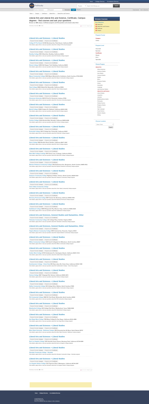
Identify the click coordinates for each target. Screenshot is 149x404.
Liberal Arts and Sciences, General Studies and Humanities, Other (56, 215)
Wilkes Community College (37, 242)
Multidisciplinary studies (103, 99)
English (99, 77)
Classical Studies (101, 75)
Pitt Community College (36, 297)
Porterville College (34, 131)
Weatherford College (35, 308)
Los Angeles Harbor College (37, 363)
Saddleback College (35, 208)
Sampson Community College (38, 175)
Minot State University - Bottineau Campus (42, 330)
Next (88, 26)
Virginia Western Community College (40, 231)
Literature (99, 97)
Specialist (98, 59)
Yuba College (33, 87)
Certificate (44, 13)
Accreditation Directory (112, 1)
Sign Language (101, 109)
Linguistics (99, 95)
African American (101, 69)
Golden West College (35, 253)
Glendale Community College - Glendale (41, 352)
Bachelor (98, 51)
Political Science (101, 103)
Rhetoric (99, 107)
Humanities (100, 85)
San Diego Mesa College (36, 319)
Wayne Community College (37, 76)
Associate (98, 48)
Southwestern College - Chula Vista (39, 264)
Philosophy (100, 101)
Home (91, 1)
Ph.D (97, 57)
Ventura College (34, 275)
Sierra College (33, 142)
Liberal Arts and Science (103, 26)
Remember (67, 10)
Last (91, 26)
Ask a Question (144, 10)
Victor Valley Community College (38, 186)
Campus (37, 13)
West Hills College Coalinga (37, 153)
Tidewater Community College (38, 220)
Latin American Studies (102, 89)
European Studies (101, 81)
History (99, 83)
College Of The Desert (36, 43)
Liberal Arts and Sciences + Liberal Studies (47, 38)
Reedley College (34, 54)
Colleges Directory (100, 1)
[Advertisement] (60, 32)
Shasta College (33, 65)
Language (99, 87)
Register (79, 9)
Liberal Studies (100, 93)
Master (97, 55)
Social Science (100, 111)
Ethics (98, 79)
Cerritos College (34, 120)
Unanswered (136, 10)
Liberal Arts (52, 13)
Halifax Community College (37, 286)
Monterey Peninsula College (37, 197)
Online (97, 40)
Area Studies (100, 73)
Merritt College (33, 109)
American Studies (101, 71)
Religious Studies (101, 105)
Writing (99, 115)
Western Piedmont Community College (40, 164)
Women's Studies (101, 113)
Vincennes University (35, 98)
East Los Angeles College (37, 341)
